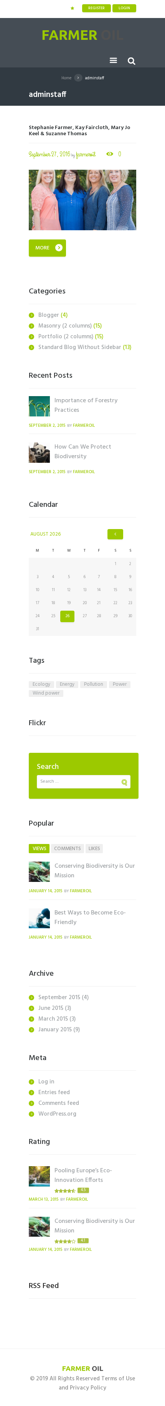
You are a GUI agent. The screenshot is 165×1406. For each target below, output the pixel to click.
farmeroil (85, 154)
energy (67, 684)
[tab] (39, 848)
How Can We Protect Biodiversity (82, 452)
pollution (93, 684)
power (120, 684)
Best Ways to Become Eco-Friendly (90, 918)
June (50, 1008)
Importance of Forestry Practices (85, 405)
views (39, 849)
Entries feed (54, 1092)
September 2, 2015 (47, 426)
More (42, 248)
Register (96, 8)
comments (67, 849)
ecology (41, 684)
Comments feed (58, 1103)
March (53, 1019)
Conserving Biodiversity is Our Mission (94, 871)
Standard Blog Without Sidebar (79, 347)
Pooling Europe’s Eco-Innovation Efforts (83, 1175)
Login (124, 8)
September (59, 997)
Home (66, 78)
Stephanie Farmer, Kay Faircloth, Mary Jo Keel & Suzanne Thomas (79, 131)
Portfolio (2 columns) (65, 336)
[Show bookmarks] (72, 8)
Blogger (48, 315)
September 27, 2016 (49, 154)
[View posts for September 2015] (115, 534)
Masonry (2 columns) (65, 326)
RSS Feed (44, 1286)
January (55, 1029)
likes (94, 849)
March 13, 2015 (43, 1199)
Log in (46, 1081)
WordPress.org (57, 1114)
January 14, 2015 (45, 891)
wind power (46, 693)
